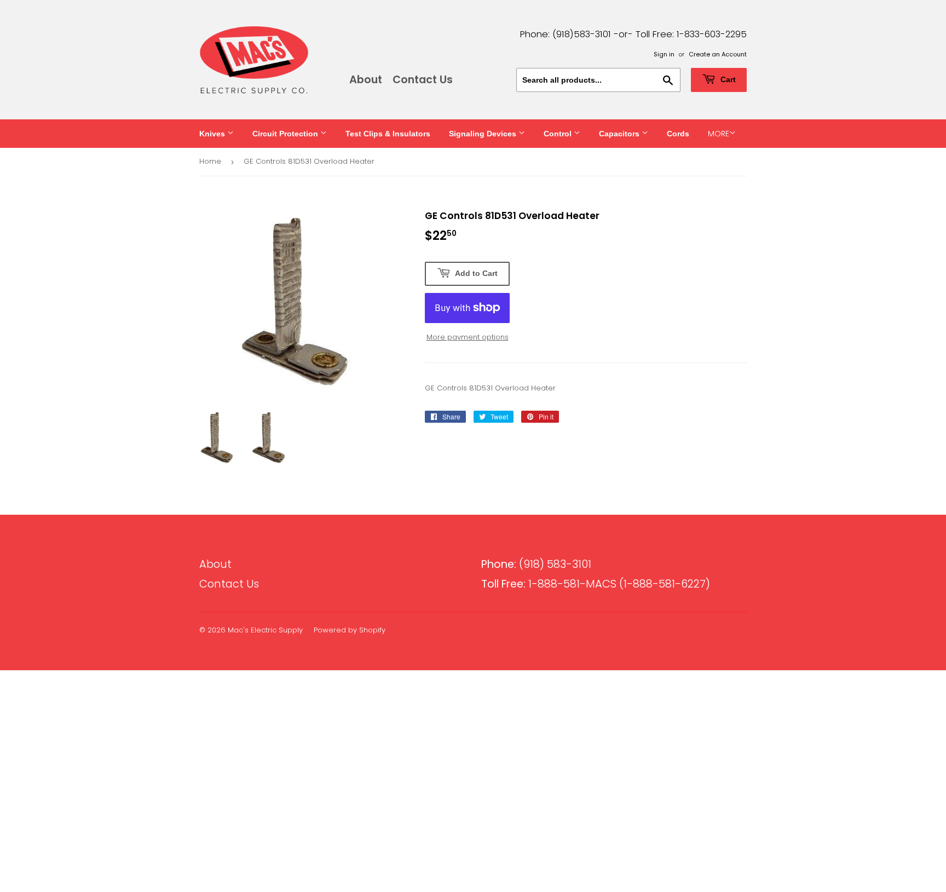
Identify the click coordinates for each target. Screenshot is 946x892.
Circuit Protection (286, 133)
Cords (678, 133)
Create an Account (718, 54)
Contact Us (423, 79)
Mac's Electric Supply (265, 630)
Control (559, 133)
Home (210, 161)
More (718, 133)
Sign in (664, 54)
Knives (213, 133)
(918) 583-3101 (536, 564)
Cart (727, 79)
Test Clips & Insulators (387, 133)
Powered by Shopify (349, 630)
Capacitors (620, 133)
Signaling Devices (483, 133)
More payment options (467, 337)
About (365, 79)
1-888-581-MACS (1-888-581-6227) (595, 584)
